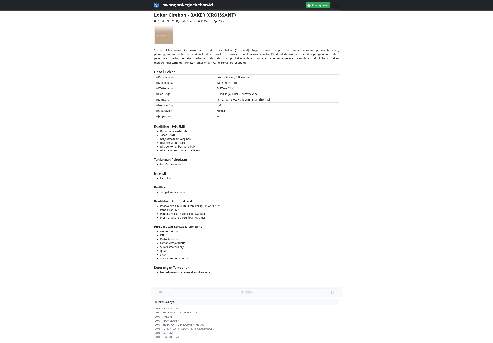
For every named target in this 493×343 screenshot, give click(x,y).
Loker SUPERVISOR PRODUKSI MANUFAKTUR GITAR (185, 328)
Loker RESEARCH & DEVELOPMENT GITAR (179, 324)
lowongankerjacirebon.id (187, 5)
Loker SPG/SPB (164, 316)
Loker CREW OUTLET (167, 308)
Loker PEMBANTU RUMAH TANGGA (176, 312)
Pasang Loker (320, 5)
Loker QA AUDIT (164, 333)
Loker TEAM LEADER (167, 320)
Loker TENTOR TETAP (167, 337)
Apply (248, 292)
